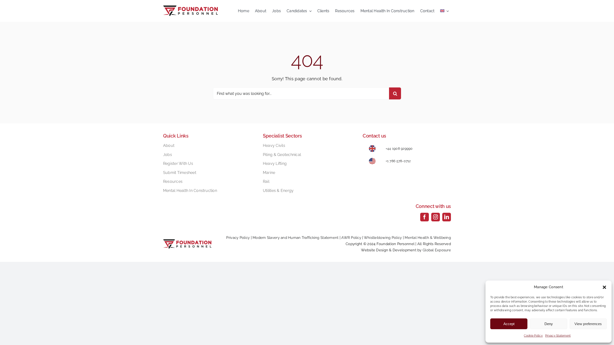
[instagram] (435, 217)
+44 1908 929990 (399, 148)
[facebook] (424, 217)
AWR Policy (351, 238)
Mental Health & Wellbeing (428, 238)
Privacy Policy (238, 238)
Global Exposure (437, 250)
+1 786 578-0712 (398, 161)
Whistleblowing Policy (383, 238)
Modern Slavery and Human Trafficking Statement (295, 238)
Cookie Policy (533, 335)
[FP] (190, 7)
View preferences (588, 324)
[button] (604, 287)
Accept (508, 324)
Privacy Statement (558, 335)
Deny (548, 324)
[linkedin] (446, 217)
